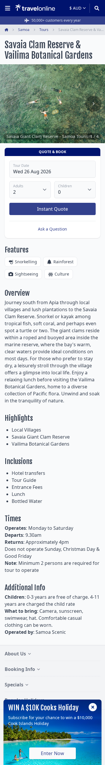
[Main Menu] (9, 8)
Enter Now (52, 753)
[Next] (93, 104)
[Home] (35, 8)
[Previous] (12, 104)
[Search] (95, 8)
